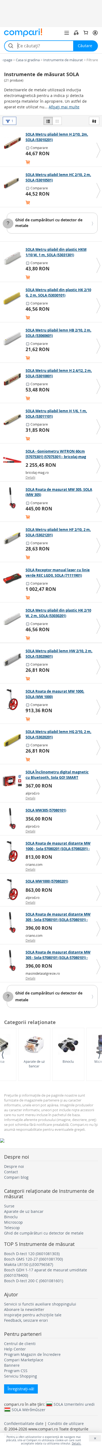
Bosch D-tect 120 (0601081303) (32, 1253)
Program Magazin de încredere (32, 1354)
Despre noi (14, 1166)
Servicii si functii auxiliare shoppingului (40, 1304)
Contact (11, 1171)
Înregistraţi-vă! (21, 1388)
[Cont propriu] (95, 32)
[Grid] (57, 121)
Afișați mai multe (64, 106)
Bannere (12, 1365)
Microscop (13, 1222)
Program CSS (15, 1370)
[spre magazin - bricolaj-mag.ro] (13, 460)
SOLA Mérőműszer (28, 1409)
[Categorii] (67, 32)
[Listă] (48, 121)
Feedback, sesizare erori (26, 1320)
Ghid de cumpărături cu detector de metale (44, 1233)
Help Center (15, 1349)
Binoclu (68, 1061)
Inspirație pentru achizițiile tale (32, 1314)
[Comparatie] (76, 32)
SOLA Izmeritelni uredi (74, 1404)
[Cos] (86, 32)
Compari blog (16, 1177)
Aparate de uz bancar (34, 1063)
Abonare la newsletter (24, 1309)
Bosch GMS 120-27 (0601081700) (33, 1259)
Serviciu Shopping (20, 1376)
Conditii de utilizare (66, 1423)
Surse (9, 1206)
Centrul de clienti (20, 1343)
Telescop (12, 1227)
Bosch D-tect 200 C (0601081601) (33, 1280)
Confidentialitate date (24, 1423)
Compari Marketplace (23, 1359)
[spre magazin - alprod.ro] (13, 780)
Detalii (30, 477)
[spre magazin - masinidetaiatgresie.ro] (13, 960)
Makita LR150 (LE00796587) (28, 1264)
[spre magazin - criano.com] (13, 852)
